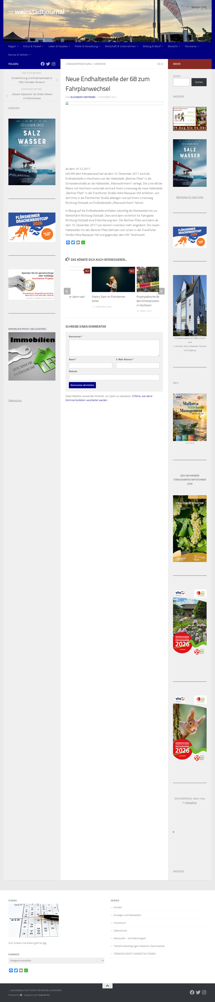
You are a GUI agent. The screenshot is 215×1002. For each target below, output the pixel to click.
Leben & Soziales (58, 46)
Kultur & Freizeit (32, 46)
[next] (161, 291)
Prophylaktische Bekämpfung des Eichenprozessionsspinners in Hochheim (156, 301)
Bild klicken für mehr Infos (189, 197)
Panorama (190, 46)
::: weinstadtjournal (36, 12)
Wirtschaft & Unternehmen (120, 46)
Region (12, 46)
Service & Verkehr (18, 54)
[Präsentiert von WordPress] (21, 995)
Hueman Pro (44, 995)
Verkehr (100, 64)
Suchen (177, 76)
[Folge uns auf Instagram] (53, 64)
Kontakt (118, 907)
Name (72, 359)
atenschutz (16, 400)
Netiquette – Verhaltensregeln (130, 938)
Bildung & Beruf (152, 46)
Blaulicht (173, 46)
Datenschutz (120, 930)
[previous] (67, 291)
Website (73, 371)
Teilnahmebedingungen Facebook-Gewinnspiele (139, 946)
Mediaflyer (191, 802)
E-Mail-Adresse (125, 359)
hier (45, 943)
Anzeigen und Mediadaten (127, 915)
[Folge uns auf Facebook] (43, 64)
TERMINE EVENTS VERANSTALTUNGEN (135, 953)
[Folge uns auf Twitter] (48, 64)
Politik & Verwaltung (86, 46)
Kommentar (75, 336)
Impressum (120, 922)
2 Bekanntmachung (79, 64)
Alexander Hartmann (82, 97)
